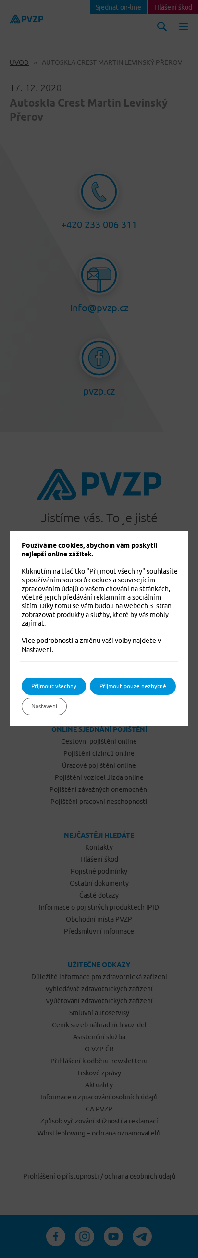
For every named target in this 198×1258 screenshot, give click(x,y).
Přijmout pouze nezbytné (132, 686)
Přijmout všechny (53, 686)
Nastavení (37, 650)
